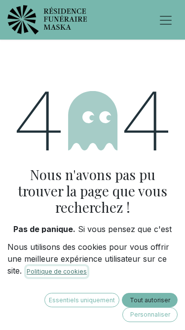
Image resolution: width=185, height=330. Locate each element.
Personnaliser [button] (150, 314)
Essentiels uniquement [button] (82, 300)
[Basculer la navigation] (166, 19)
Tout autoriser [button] (150, 300)
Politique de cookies (57, 271)
